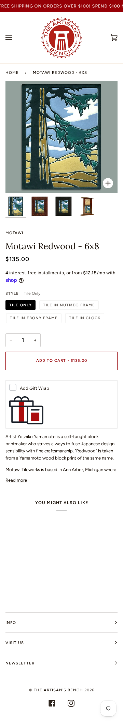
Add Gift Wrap (34, 388)
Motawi (14, 232)
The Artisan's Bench (58, 690)
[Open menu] (15, 37)
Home (12, 72)
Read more (16, 480)
